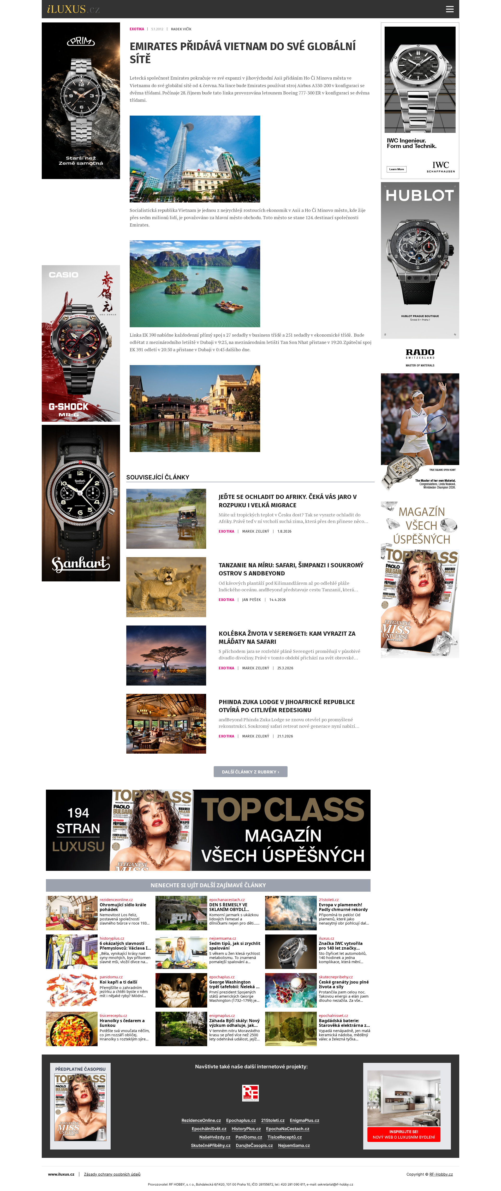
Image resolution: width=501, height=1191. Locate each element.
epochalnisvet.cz (333, 1015)
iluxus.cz (326, 938)
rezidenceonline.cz (116, 900)
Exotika (137, 29)
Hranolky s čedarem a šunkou (122, 1023)
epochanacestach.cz (227, 900)
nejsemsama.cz (222, 938)
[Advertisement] (81, 221)
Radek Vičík (181, 29)
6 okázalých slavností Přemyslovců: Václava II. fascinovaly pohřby (125, 945)
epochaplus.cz (222, 977)
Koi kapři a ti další (118, 982)
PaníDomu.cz (249, 1137)
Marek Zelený (256, 531)
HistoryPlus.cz (246, 1128)
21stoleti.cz (329, 900)
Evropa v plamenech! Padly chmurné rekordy (343, 907)
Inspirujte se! (404, 1134)
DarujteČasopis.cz (254, 1145)
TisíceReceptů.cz (284, 1137)
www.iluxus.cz (61, 1174)
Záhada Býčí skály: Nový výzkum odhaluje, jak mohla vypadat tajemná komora (234, 1023)
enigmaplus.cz (222, 1015)
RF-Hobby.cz (441, 1174)
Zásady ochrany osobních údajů (112, 1174)
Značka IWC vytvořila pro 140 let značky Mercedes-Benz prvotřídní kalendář (341, 945)
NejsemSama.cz (294, 1145)
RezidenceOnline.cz (201, 1120)
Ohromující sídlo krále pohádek (123, 907)
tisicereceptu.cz (113, 1015)
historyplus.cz (112, 938)
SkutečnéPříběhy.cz (211, 1145)
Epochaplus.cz (241, 1120)
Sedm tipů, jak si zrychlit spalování (234, 945)
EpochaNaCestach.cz (287, 1128)
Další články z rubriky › (250, 772)
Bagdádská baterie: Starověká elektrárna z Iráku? (342, 1023)
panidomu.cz (111, 977)
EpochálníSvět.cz (209, 1128)
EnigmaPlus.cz (304, 1120)
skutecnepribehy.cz (336, 977)
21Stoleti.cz (273, 1120)
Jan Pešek (252, 600)
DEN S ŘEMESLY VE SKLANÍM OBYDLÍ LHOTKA (228, 907)
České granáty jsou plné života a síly (344, 984)
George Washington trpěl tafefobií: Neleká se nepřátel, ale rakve (234, 984)
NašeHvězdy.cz (214, 1137)
